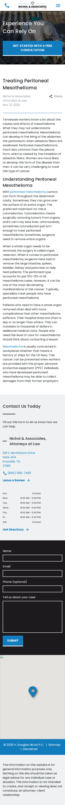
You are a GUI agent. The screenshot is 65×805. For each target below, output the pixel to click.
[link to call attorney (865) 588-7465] (7, 5)
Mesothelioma (13, 346)
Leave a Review (14, 480)
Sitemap (54, 745)
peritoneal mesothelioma (28, 192)
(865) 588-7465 (19, 473)
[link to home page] (32, 5)
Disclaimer (30, 749)
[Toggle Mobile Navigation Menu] (58, 5)
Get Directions (13, 529)
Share (58, 96)
